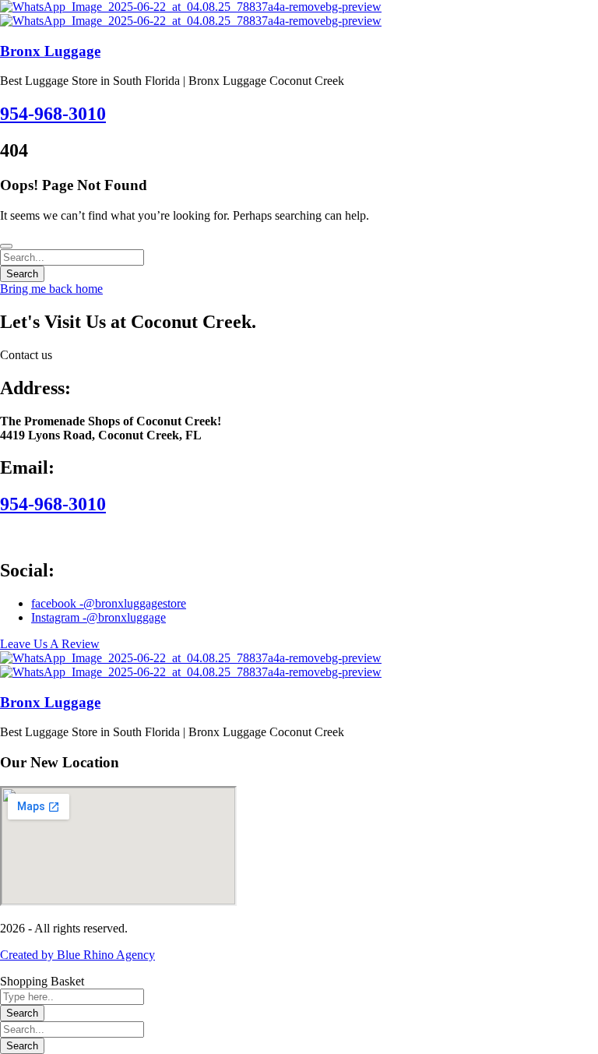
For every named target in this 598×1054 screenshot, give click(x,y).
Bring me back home (51, 288)
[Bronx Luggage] (191, 6)
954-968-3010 (53, 114)
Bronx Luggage (50, 51)
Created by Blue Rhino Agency (77, 954)
